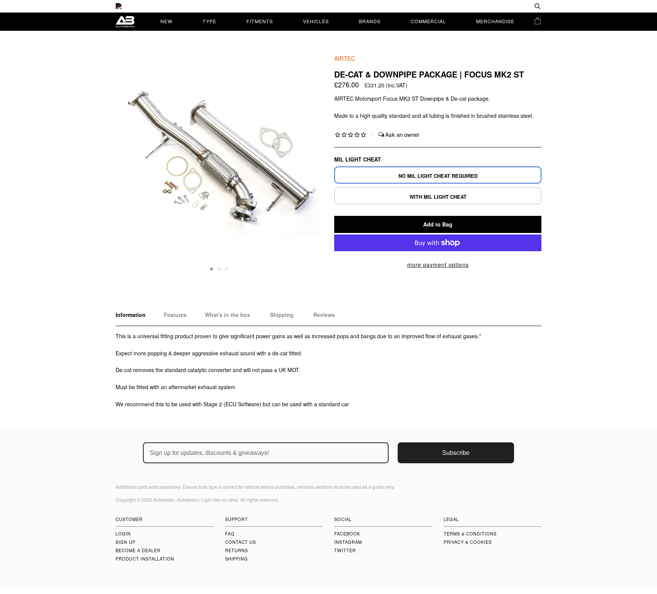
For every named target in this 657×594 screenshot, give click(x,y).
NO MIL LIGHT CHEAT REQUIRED (438, 175)
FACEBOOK (347, 534)
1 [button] (212, 268)
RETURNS (236, 550)
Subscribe (456, 453)
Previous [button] (128, 163)
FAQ (230, 534)
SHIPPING (236, 559)
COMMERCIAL (428, 21)
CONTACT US (240, 542)
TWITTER (345, 550)
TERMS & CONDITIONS (470, 534)
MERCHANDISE (495, 21)
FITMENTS (259, 21)
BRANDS (370, 21)
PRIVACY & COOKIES (468, 542)
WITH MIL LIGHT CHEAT (438, 196)
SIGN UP (125, 542)
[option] (328, 6)
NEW (166, 21)
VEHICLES (316, 21)
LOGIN (123, 534)
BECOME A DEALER (138, 550)
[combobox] (512, 6)
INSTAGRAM (348, 542)
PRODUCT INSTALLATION (145, 559)
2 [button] (219, 268)
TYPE (209, 21)
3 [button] (227, 268)
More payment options (438, 264)
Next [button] (309, 163)
